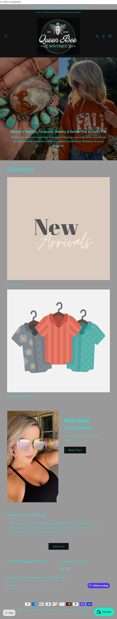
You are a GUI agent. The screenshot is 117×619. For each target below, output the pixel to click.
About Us (58, 546)
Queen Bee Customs (32, 609)
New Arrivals (14, 284)
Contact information (84, 609)
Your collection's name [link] (20, 396)
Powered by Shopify (49, 609)
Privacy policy (67, 609)
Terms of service (88, 612)
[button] (6, 36)
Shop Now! (75, 450)
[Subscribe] (55, 585)
